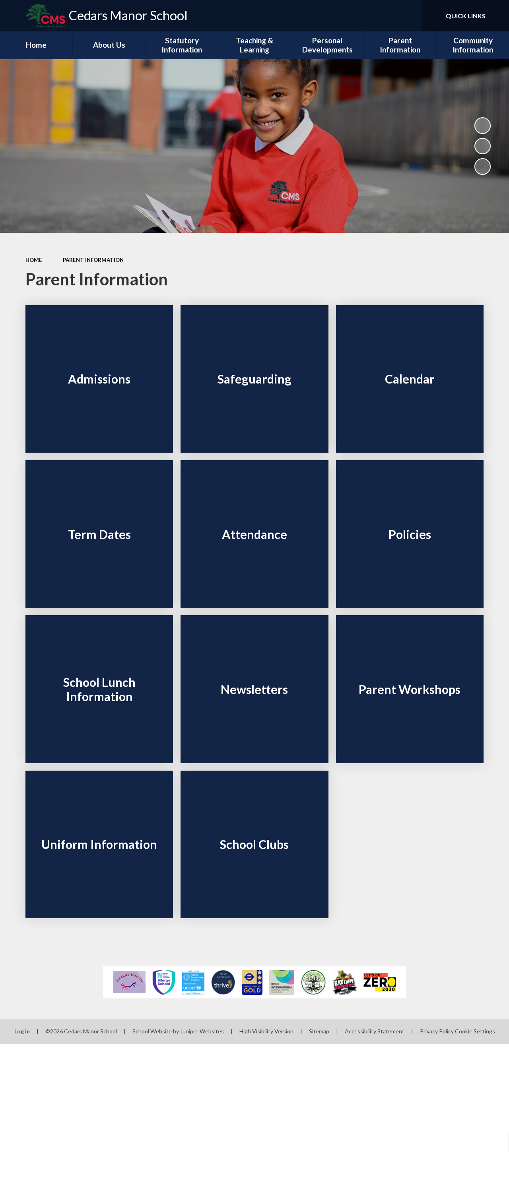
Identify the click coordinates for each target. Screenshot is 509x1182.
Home (33, 260)
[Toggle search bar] (409, 15)
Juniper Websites (202, 1031)
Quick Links (466, 15)
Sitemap (319, 1031)
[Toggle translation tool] (382, 15)
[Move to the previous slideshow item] (482, 146)
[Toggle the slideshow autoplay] (482, 125)
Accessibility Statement (374, 1031)
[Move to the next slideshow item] (482, 166)
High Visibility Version (266, 1031)
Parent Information (93, 260)
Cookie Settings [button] (475, 1031)
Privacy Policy (437, 1031)
